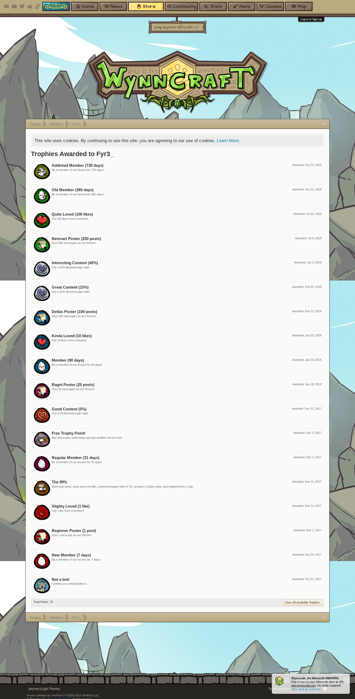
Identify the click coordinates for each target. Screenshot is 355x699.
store (149, 6)
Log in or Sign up (311, 19)
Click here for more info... (307, 689)
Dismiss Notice (346, 677)
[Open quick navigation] (324, 124)
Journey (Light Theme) (44, 689)
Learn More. (228, 140)
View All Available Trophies (302, 602)
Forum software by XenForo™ (63, 695)
